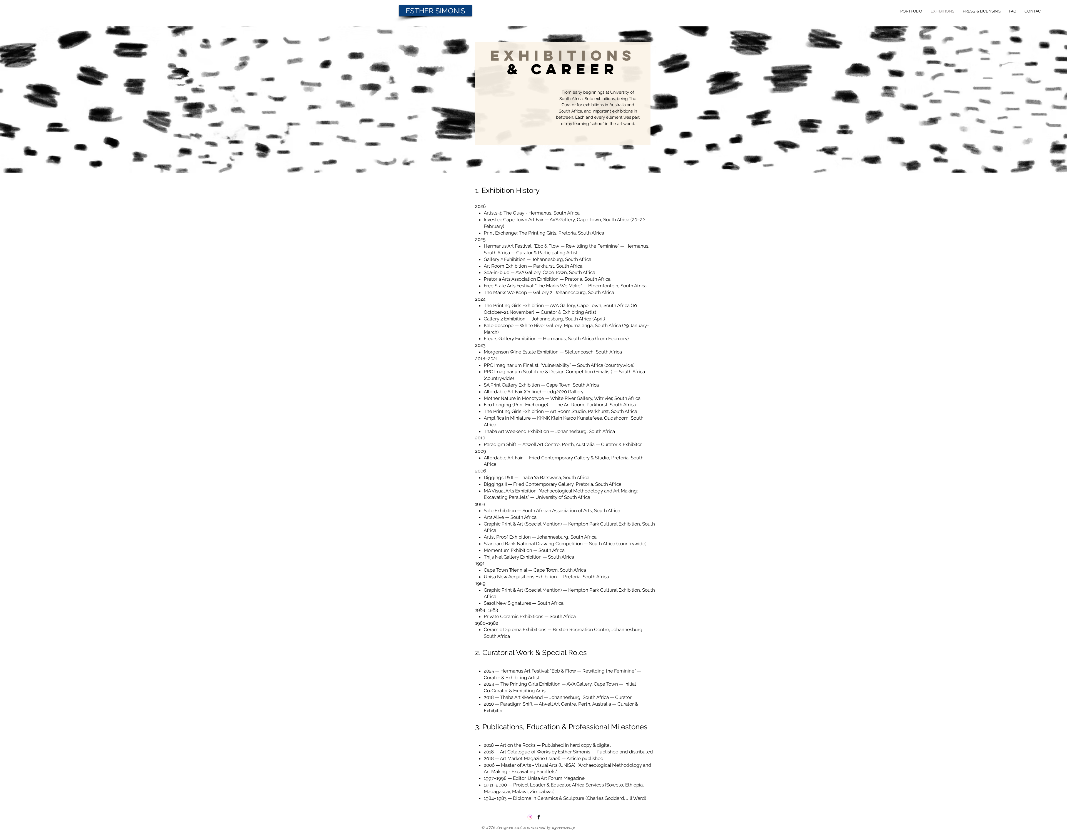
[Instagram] (530, 817)
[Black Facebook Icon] (539, 817)
